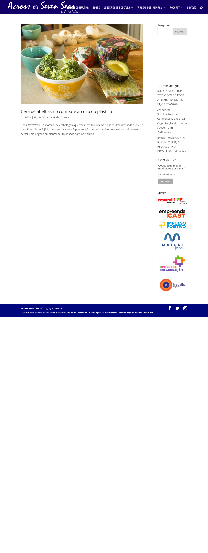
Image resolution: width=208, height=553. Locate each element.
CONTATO (191, 7)
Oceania (65, 117)
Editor (28, 117)
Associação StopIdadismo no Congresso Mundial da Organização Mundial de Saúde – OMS (172, 118)
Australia (54, 117)
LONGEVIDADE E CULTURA (117, 7)
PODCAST (175, 7)
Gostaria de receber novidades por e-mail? (172, 167)
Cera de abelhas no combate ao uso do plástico (66, 111)
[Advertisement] (176, 59)
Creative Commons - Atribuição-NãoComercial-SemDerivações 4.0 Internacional (110, 312)
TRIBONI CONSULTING (77, 7)
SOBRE (96, 7)
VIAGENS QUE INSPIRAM (149, 7)
